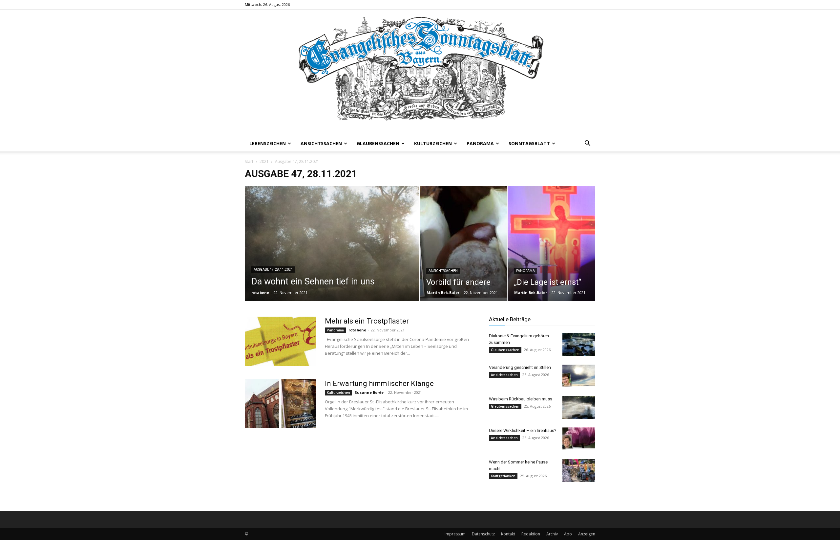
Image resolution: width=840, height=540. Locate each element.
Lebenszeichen (267, 143)
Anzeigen (586, 534)
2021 (264, 161)
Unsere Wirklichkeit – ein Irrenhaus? (522, 430)
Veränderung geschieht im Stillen (520, 367)
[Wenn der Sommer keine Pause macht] (578, 470)
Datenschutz (483, 534)
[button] (587, 144)
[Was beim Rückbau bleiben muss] (578, 407)
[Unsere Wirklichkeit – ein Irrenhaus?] (578, 438)
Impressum (455, 534)
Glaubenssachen (378, 143)
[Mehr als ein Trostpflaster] (280, 341)
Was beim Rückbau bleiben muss (520, 398)
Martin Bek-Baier (443, 292)
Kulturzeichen (433, 143)
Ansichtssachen (321, 143)
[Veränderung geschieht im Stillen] (578, 375)
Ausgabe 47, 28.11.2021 (273, 269)
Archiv (552, 534)
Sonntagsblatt (529, 143)
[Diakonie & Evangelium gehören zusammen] (578, 344)
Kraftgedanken (503, 476)
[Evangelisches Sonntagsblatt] (420, 73)
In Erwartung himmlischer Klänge (379, 383)
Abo (568, 534)
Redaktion (530, 534)
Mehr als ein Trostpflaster (367, 321)
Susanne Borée (369, 392)
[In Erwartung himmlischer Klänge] (280, 403)
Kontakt (508, 534)
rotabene (260, 292)
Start (249, 161)
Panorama (480, 143)
